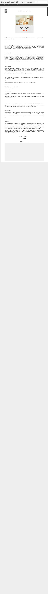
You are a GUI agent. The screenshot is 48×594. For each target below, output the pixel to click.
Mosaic (13, 4)
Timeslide (25, 4)
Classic (2, 4)
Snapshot (21, 4)
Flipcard (5, 4)
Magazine (9, 4)
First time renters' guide (24, 11)
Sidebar (17, 4)
